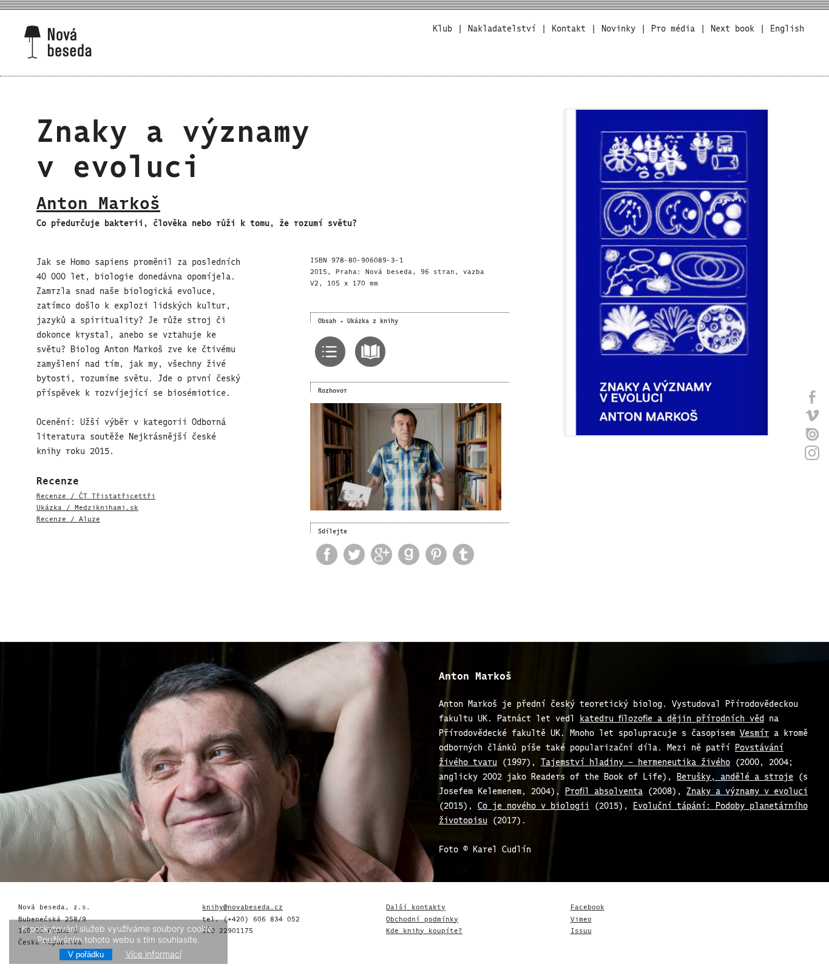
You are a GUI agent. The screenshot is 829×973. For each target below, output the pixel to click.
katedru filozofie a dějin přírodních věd (672, 717)
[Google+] (378, 556)
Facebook (587, 906)
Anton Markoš (98, 200)
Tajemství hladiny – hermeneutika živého (635, 760)
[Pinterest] (433, 556)
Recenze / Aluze (68, 518)
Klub (442, 27)
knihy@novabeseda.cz (242, 906)
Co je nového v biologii (533, 804)
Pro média (673, 27)
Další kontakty (415, 906)
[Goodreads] (405, 556)
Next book (732, 27)
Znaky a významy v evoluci (747, 789)
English (787, 27)
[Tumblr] (460, 556)
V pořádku (86, 954)
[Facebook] (323, 556)
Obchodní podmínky (422, 918)
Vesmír (754, 731)
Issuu (581, 929)
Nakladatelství (502, 27)
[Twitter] (351, 556)
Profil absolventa (604, 789)
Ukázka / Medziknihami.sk (87, 506)
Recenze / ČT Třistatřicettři (95, 495)
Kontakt (569, 27)
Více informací (153, 954)
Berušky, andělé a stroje (735, 775)
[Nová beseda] (58, 42)
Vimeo (581, 918)
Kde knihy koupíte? (424, 929)
